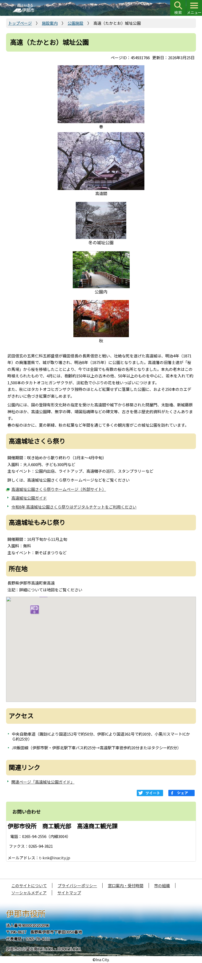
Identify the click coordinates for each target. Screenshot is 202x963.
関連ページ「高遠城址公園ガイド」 (42, 782)
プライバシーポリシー (77, 885)
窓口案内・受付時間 (125, 885)
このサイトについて (29, 885)
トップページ (20, 23)
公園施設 (75, 23)
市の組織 (162, 885)
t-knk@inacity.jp (54, 857)
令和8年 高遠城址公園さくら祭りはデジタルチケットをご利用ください (74, 507)
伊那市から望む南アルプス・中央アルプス (43, 948)
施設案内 (50, 23)
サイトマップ (69, 892)
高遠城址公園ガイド (29, 498)
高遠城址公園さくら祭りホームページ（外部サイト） (58, 489)
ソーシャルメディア (29, 892)
